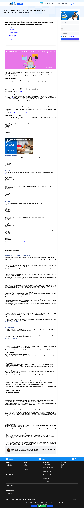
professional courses (15, 243)
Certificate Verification (23, 502)
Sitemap (63, 502)
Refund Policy (43, 502)
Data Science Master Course (47, 474)
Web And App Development (13, 36)
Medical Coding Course (46, 475)
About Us (25, 465)
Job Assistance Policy (57, 502)
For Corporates (47, 3)
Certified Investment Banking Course (48, 467)
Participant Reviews (69, 0)
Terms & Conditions (30, 502)
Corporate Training (26, 468)
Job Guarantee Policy (49, 502)
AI (12, 97)
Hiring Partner (57, 0)
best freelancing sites (19, 91)
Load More (8, 43)
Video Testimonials (76, 0)
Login (73, 3)
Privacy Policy (72, 36)
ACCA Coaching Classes (46, 464)
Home (25, 464)
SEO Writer (7, 131)
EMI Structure (67, 3)
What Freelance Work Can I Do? (13, 32)
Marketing (10, 39)
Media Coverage (62, 0)
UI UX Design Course (46, 481)
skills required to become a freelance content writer (19, 112)
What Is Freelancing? (11, 29)
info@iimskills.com (10, 0)
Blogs (63, 3)
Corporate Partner (26, 469)
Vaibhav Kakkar (14, 447)
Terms (67, 36)
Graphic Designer (8, 173)
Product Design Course (46, 478)
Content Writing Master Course (47, 468)
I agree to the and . (68, 36)
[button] (62, 30)
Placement (41, 3)
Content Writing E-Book (12, 35)
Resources (53, 3)
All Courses (20, 3)
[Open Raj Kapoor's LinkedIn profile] (14, 504)
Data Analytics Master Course (47, 471)
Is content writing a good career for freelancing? (17, 241)
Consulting (10, 40)
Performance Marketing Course (47, 477)
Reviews (58, 3)
